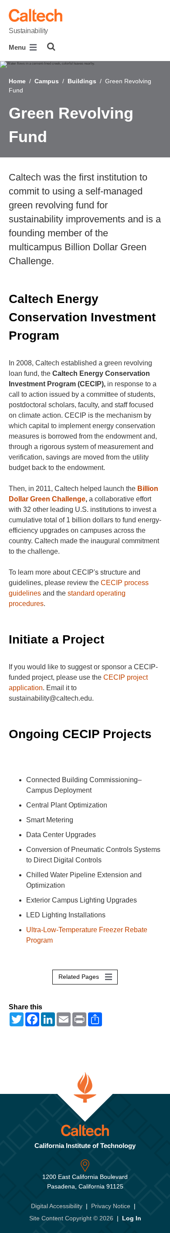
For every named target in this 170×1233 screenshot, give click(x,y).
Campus (46, 81)
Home (17, 81)
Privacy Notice (110, 1205)
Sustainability (28, 30)
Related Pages (79, 976)
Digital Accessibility (56, 1205)
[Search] (51, 46)
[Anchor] (71, 335)
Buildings (82, 81)
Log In (131, 1218)
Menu (18, 47)
